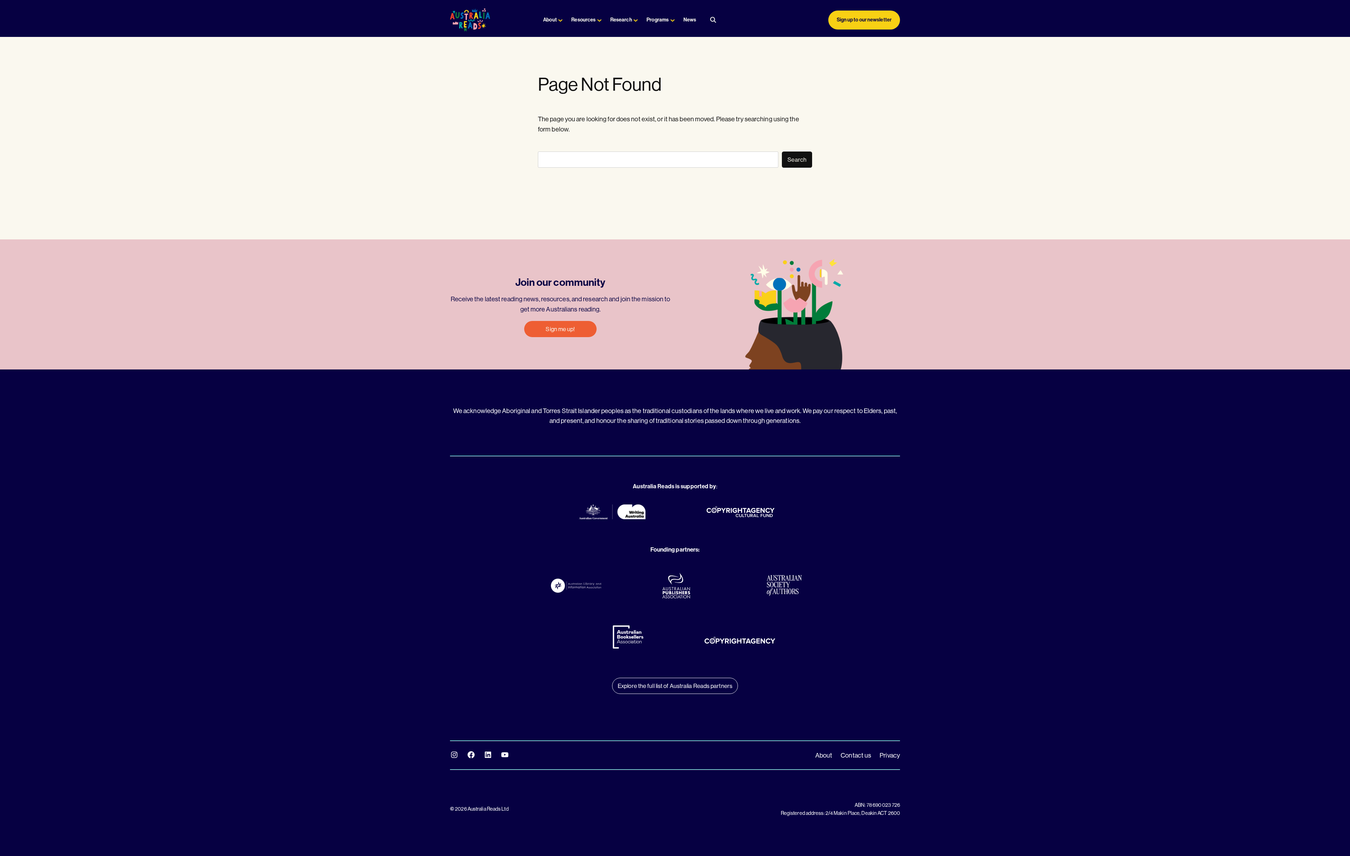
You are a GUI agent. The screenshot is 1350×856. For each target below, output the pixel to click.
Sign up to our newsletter (864, 20)
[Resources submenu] (599, 20)
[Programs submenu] (672, 20)
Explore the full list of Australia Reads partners (675, 685)
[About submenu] (560, 20)
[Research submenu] (635, 20)
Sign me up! (560, 329)
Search (797, 159)
